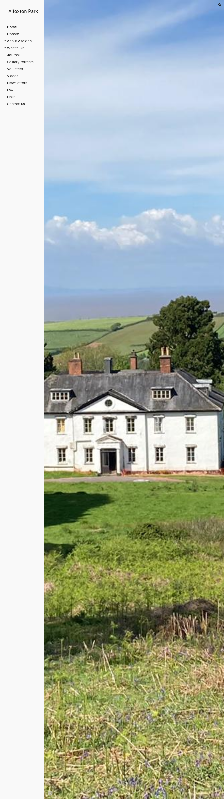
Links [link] (11, 97)
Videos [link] (12, 76)
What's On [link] (15, 48)
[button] (220, 5)
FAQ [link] (10, 90)
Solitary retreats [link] (20, 62)
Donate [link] (13, 34)
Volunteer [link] (15, 69)
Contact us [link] (16, 104)
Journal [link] (13, 55)
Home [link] (12, 27)
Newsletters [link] (17, 83)
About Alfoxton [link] (19, 41)
